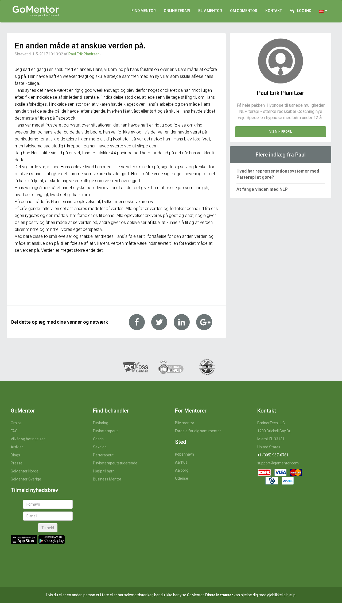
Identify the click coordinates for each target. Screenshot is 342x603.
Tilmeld (47, 528)
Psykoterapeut (105, 431)
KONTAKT (273, 11)
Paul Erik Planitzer (83, 54)
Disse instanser (219, 595)
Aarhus (181, 462)
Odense (181, 478)
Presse (16, 463)
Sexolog (100, 447)
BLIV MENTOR (210, 11)
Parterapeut (103, 455)
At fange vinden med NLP (262, 189)
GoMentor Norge (24, 471)
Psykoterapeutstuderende (115, 463)
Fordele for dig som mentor (198, 431)
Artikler (17, 447)
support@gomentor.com (278, 463)
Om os (16, 423)
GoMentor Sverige (26, 479)
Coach (98, 439)
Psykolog (100, 423)
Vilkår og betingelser (28, 439)
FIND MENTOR (143, 11)
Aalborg (181, 470)
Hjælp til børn (104, 471)
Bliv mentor (184, 423)
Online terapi (177, 11)
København (184, 454)
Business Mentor (107, 479)
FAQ (14, 431)
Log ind (304, 11)
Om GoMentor (243, 11)
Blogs (15, 455)
